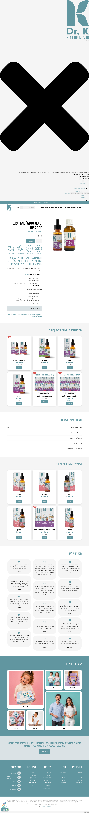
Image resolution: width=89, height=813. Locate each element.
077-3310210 (13, 773)
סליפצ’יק (19, 494)
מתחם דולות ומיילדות (47, 778)
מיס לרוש (44, 360)
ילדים (54, 687)
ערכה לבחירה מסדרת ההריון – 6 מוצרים (44, 396)
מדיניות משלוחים (63, 775)
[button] (44, 106)
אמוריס (69, 360)
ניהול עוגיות (86, 812)
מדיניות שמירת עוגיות (82, 195)
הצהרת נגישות (48, 785)
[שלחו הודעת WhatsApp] (18, 777)
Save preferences (73, 193)
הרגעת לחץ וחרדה (32, 783)
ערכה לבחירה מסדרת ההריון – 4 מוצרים (70, 396)
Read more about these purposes (80, 191)
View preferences (80, 193)
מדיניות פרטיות (83, 197)
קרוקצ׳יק (19, 530)
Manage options (82, 183)
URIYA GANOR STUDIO (47, 806)
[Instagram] (18, 785)
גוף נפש (35, 728)
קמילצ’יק (44, 494)
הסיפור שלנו (48, 772)
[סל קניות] (18, 208)
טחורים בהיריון (33, 778)
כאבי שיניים (34, 772)
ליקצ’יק (69, 494)
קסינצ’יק (70, 530)
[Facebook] (18, 781)
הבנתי (88, 193)
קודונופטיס (26, 274)
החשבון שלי (64, 778)
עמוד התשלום (63, 783)
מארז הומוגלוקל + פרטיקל (19, 360)
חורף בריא (25, 706)
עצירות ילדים (33, 775)
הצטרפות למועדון (62, 772)
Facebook (14, 781)
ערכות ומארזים (16, 728)
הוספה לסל (30, 241)
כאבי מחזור (33, 785)
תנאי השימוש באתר (47, 780)
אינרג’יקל (19, 396)
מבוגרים (63, 728)
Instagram (14, 785)
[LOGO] (9, 207)
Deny (85, 193)
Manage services (82, 185)
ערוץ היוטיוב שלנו (12, 789)
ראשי (41, 218)
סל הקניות (64, 780)
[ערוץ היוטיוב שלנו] (18, 789)
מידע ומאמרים (48, 775)
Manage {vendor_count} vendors (79, 188)
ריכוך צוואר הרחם (32, 780)
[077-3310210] (18, 773)
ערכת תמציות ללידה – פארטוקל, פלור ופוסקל (44, 530)
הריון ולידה (37, 218)
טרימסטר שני (32, 218)
